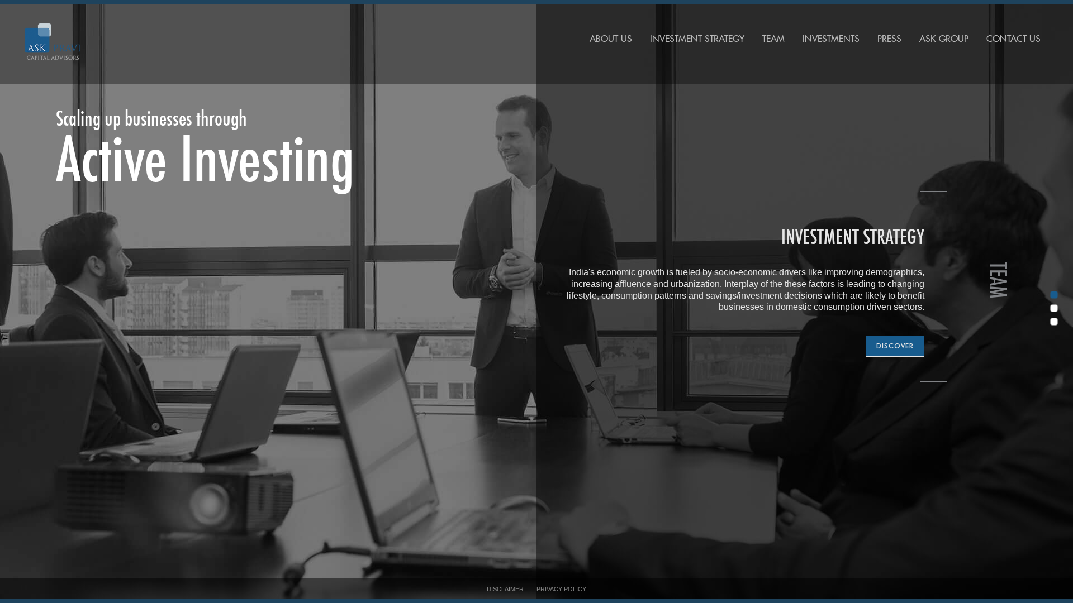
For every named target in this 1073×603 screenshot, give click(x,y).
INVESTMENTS (831, 39)
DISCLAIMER (505, 589)
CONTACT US (1013, 39)
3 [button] (1052, 323)
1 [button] (1052, 297)
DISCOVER (895, 346)
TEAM (773, 39)
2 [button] (1052, 310)
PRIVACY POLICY (561, 589)
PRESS (889, 39)
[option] (536, 301)
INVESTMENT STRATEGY (697, 39)
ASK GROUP (943, 39)
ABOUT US (611, 39)
